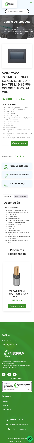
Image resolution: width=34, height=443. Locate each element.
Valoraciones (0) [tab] (20, 196)
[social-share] (15, 156)
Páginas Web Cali (19, 441)
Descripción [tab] (8, 196)
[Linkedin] (15, 374)
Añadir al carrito (19, 143)
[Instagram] (9, 374)
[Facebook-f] (3, 374)
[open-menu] (30, 3)
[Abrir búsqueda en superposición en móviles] (17, 11)
